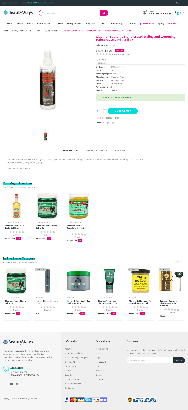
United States (119, 80)
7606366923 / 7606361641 (160, 14)
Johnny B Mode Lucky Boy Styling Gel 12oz (78, 302)
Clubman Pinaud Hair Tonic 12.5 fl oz (14, 227)
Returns (68, 370)
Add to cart (124, 111)
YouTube (11, 384)
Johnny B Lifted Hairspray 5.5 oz (47, 302)
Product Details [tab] (96, 150)
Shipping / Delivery (73, 362)
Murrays (132, 298)
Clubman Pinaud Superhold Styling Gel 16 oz (78, 228)
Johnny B (39, 298)
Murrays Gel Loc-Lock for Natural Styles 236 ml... (140, 302)
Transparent (116, 83)
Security (68, 375)
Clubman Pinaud (118, 77)
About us (69, 349)
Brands (99, 370)
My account (101, 362)
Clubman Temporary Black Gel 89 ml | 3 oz (107, 302)
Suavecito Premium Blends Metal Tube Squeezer (168, 303)
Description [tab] (70, 150)
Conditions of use (72, 379)
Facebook (5, 384)
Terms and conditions (74, 353)
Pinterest (112, 123)
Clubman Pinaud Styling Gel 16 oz (46, 227)
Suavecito (164, 298)
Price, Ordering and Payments (78, 357)
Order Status (70, 366)
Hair (113, 87)
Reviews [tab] (120, 150)
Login (98, 357)
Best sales (100, 353)
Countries (100, 379)
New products (102, 349)
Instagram (17, 384)
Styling (114, 90)
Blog (98, 366)
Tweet (108, 123)
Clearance (100, 375)
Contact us (69, 388)
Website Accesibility (73, 383)
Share (104, 123)
